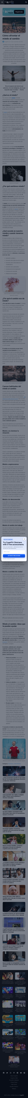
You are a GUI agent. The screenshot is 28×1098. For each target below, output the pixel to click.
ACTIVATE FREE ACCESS (14, 555)
